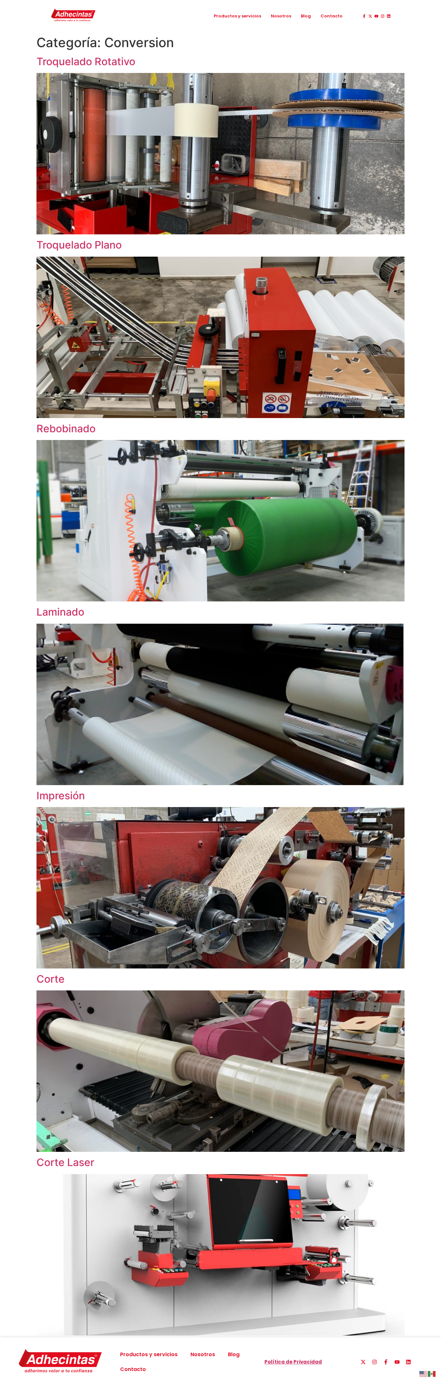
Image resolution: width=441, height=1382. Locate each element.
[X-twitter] (370, 16)
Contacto (332, 16)
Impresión (60, 795)
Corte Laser (65, 1162)
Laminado (60, 612)
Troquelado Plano (79, 245)
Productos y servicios (237, 16)
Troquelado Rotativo (85, 61)
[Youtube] (376, 16)
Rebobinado (66, 428)
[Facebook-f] (364, 16)
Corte (50, 979)
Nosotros (281, 16)
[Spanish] (432, 1373)
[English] (423, 1373)
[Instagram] (382, 16)
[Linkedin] (388, 16)
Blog (306, 16)
